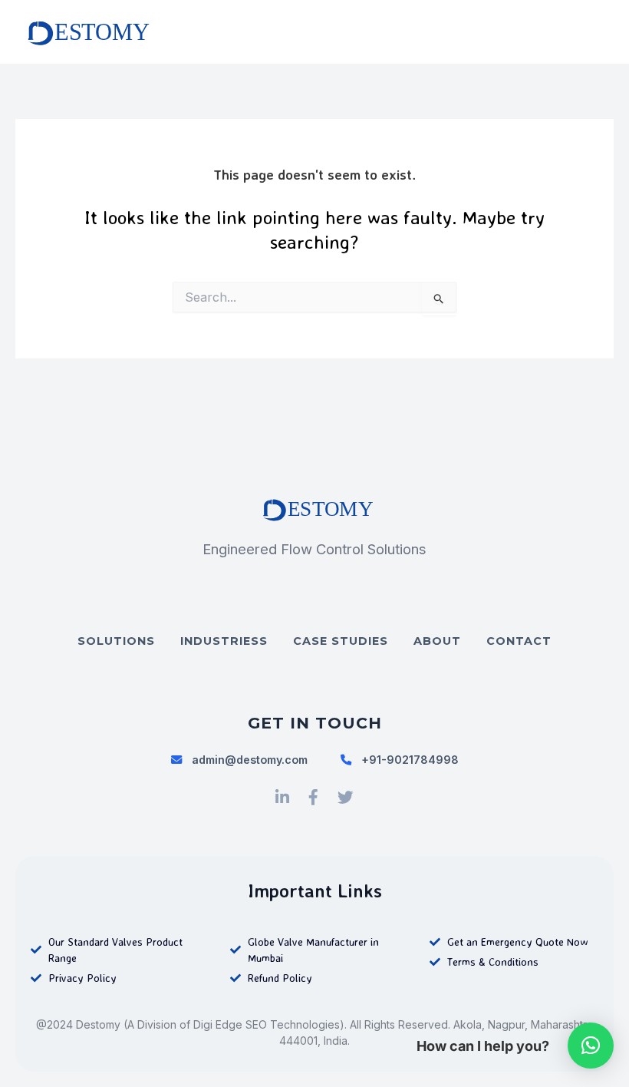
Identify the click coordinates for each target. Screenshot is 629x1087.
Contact (519, 641)
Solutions (116, 641)
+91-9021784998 (410, 759)
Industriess (224, 641)
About (437, 641)
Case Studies (340, 641)
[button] (591, 1046)
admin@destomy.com (250, 759)
